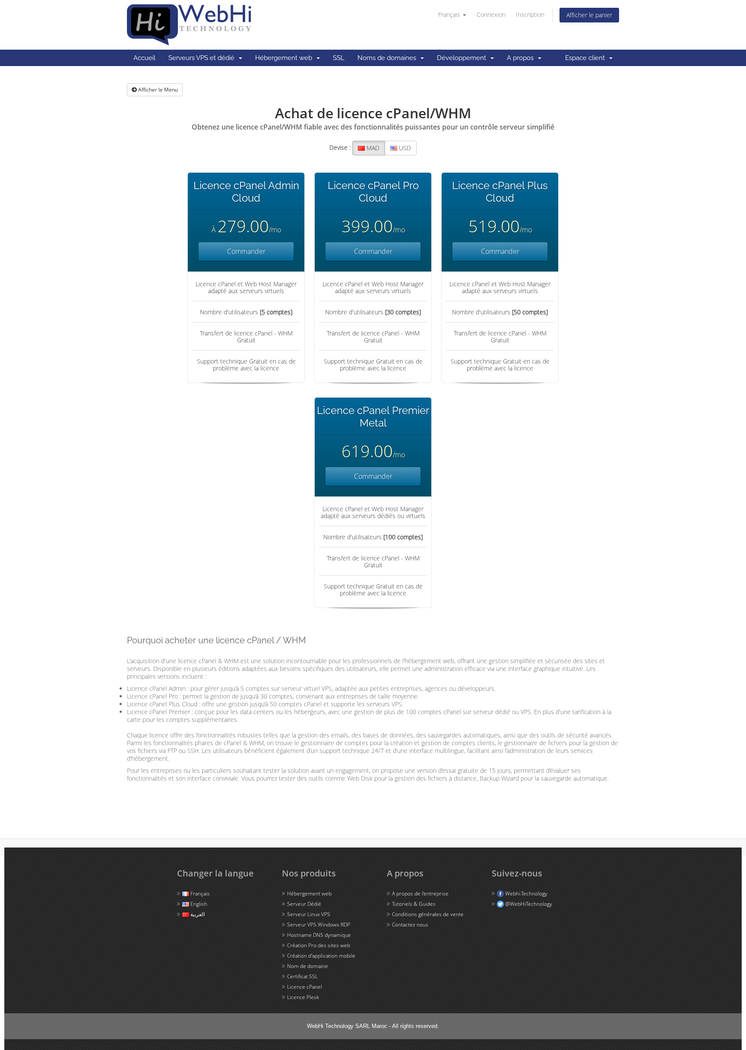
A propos (522, 58)
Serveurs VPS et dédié (203, 58)
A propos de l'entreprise (420, 893)
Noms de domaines (388, 58)
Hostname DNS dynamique (319, 935)
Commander (246, 251)
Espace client (586, 58)
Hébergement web (285, 58)
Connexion (491, 14)
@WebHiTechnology (528, 904)
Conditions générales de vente (428, 914)
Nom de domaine (307, 966)
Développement (463, 58)
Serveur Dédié (304, 904)
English (198, 904)
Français (450, 14)
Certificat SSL (302, 976)
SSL (339, 58)
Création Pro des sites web (318, 945)
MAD (372, 148)
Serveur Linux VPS (308, 914)
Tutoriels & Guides (414, 904)
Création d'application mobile (321, 955)
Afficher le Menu (157, 89)
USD (404, 148)
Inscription (530, 14)
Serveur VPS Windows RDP (318, 924)
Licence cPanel (304, 986)
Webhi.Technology (525, 893)
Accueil (144, 58)
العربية (197, 914)
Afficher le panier (589, 15)
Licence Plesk (303, 997)
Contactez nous (410, 924)
